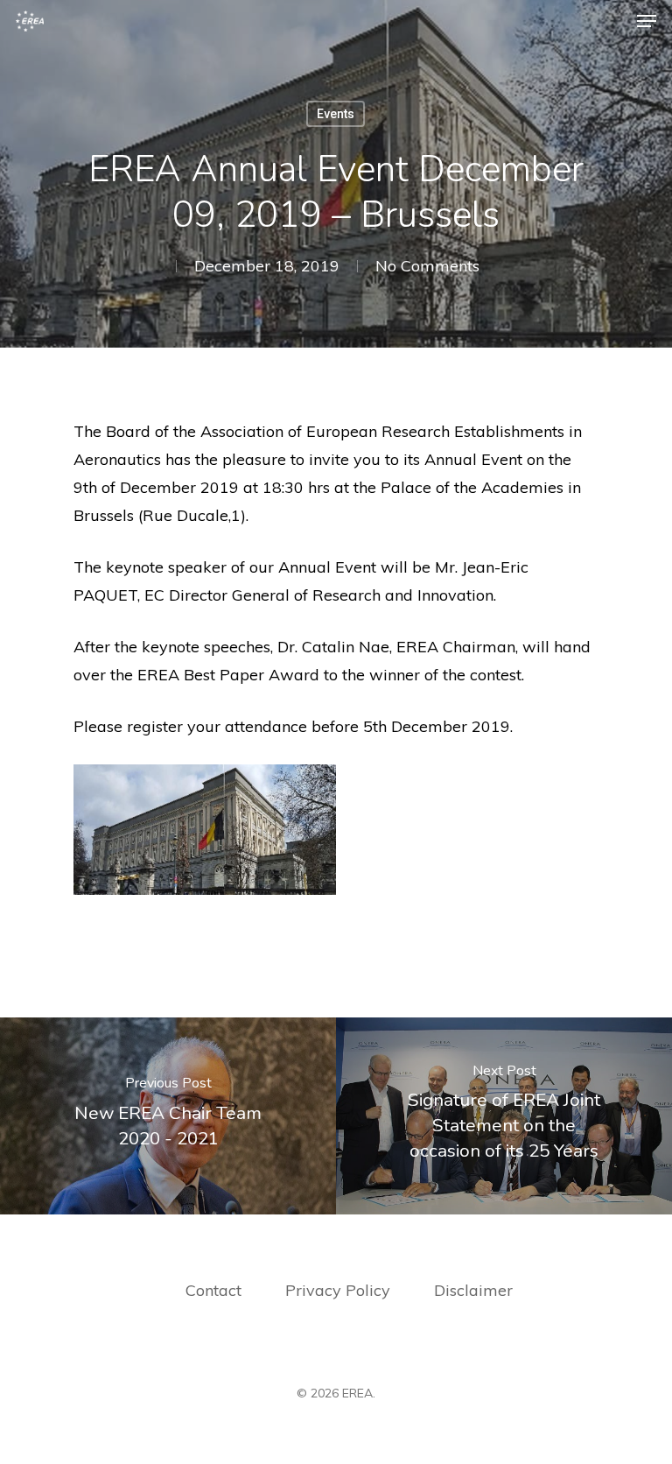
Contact (214, 1290)
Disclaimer (473, 1290)
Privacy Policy (340, 1290)
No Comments (427, 266)
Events (335, 114)
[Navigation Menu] (646, 21)
